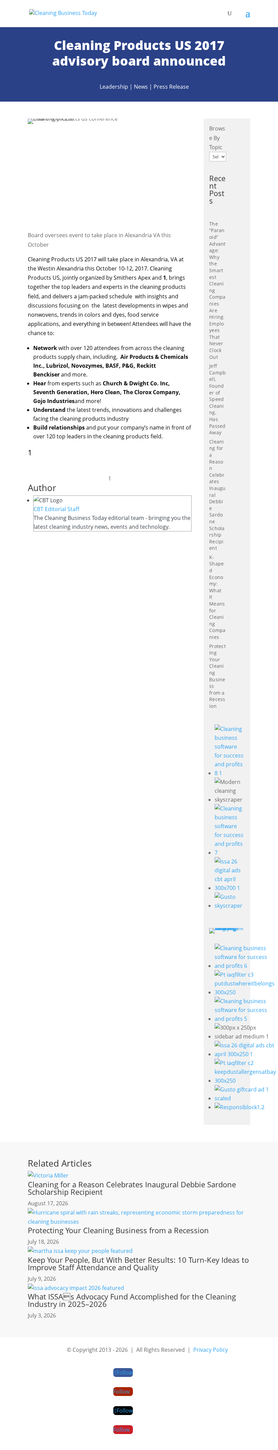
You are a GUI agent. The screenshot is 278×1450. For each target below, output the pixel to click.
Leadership (114, 86)
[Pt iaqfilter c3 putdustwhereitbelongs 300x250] (245, 992)
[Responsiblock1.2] (239, 1107)
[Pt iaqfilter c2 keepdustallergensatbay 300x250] (245, 1080)
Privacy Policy (210, 1349)
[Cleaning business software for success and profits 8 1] (230, 773)
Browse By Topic (217, 138)
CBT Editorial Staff (56, 509)
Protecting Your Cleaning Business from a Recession (217, 676)
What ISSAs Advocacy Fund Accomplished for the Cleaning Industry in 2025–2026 (132, 1300)
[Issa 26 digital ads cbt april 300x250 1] (245, 1054)
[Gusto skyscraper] (230, 905)
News (141, 86)
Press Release (171, 86)
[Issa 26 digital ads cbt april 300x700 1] (230, 888)
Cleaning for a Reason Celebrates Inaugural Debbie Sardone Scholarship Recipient (132, 1188)
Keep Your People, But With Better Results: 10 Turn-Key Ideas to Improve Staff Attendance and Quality (138, 1263)
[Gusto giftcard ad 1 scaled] (245, 1098)
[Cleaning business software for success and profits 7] (230, 852)
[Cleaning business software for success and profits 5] (245, 1019)
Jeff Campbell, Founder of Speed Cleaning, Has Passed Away (217, 399)
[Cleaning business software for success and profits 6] (245, 965)
